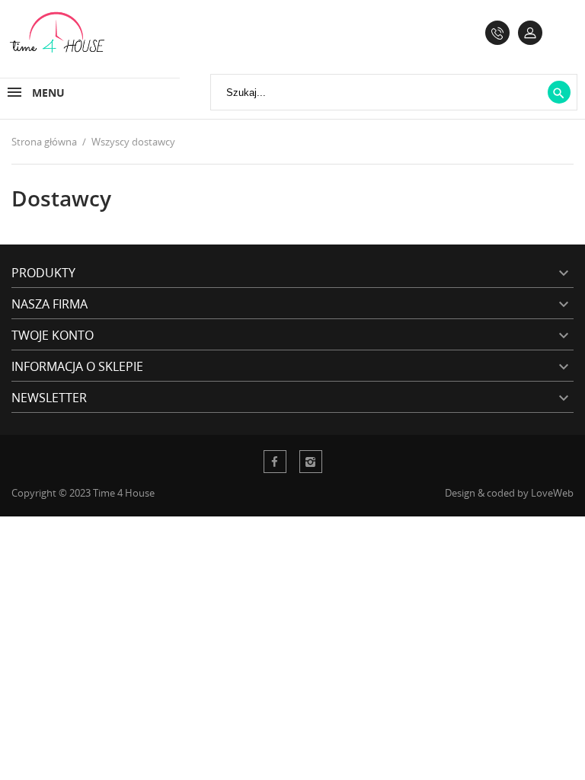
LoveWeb (552, 493)
